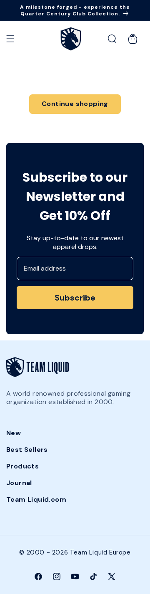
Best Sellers (27, 449)
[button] (10, 39)
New (13, 433)
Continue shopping (75, 103)
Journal (19, 482)
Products (22, 466)
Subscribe (75, 297)
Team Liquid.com (36, 499)
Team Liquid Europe (100, 552)
